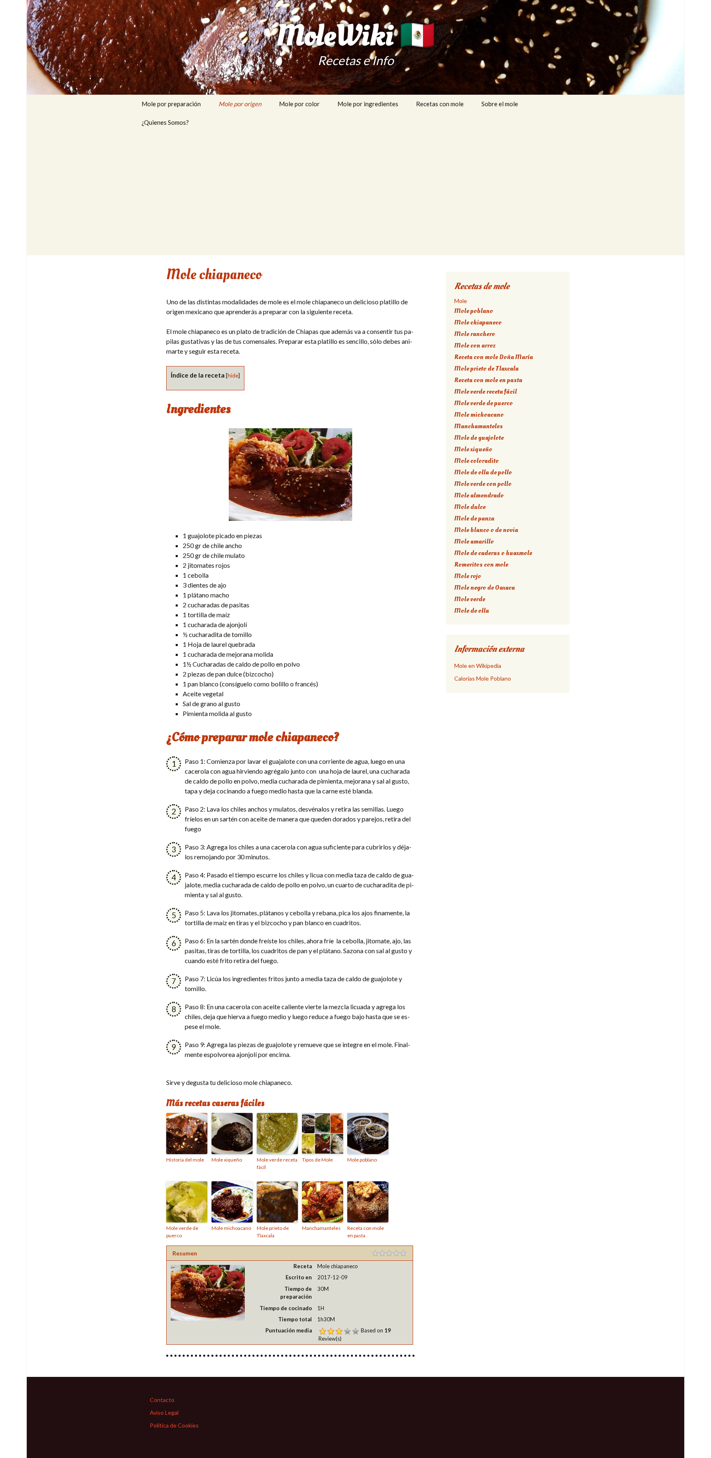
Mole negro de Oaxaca (484, 587)
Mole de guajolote (479, 437)
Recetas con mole (440, 103)
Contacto (162, 1399)
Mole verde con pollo (482, 483)
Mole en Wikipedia (477, 665)
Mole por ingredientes (367, 103)
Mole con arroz (474, 345)
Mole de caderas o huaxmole (493, 553)
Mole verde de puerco (182, 1232)
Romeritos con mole (481, 564)
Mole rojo (467, 576)
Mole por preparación (171, 103)
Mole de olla (471, 610)
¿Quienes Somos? (165, 122)
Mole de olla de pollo (483, 472)
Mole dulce (470, 506)
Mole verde (469, 599)
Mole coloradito (476, 460)
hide (233, 375)
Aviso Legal (164, 1412)
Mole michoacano (231, 1228)
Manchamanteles (321, 1228)
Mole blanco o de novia (486, 529)
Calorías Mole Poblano (482, 678)
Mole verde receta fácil (277, 1163)
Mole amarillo (474, 541)
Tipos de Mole (317, 1160)
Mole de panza (474, 518)
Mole (460, 300)
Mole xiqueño (226, 1160)
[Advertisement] (355, 193)
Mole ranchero (474, 333)
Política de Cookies (174, 1425)
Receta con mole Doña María (493, 357)
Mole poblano (362, 1160)
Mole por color (299, 103)
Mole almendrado (479, 495)
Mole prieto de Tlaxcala (273, 1232)
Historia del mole (185, 1160)
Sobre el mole (499, 103)
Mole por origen (239, 103)
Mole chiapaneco (478, 322)
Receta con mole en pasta (365, 1232)
